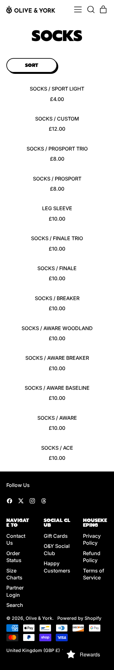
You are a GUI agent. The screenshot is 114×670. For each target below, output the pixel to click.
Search (14, 605)
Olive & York (39, 618)
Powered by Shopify (79, 618)
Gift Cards (56, 536)
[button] (90, 9)
